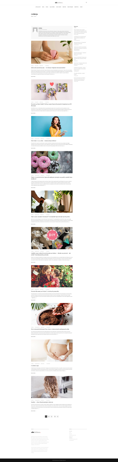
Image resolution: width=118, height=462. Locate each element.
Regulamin (71, 436)
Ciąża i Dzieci (52, 6)
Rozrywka (76, 6)
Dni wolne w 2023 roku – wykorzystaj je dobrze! (43, 140)
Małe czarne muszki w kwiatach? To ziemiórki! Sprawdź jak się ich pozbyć (50, 216)
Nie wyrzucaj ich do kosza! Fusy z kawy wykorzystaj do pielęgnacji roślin (50, 329)
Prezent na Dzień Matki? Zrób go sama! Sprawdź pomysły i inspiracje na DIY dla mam (80, 58)
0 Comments (47, 65)
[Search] (86, 2)
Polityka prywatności (72, 435)
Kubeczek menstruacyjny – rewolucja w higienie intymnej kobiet (48, 67)
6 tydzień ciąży (35, 365)
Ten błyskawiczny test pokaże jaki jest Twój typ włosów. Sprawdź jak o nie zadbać (80, 38)
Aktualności (38, 6)
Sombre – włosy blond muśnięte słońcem (42, 402)
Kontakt (70, 433)
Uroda (47, 6)
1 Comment (47, 251)
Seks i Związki (70, 6)
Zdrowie (64, 6)
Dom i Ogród (58, 6)
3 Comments (48, 138)
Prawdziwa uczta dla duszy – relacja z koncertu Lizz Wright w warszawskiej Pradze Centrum (80, 68)
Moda (43, 6)
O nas (70, 432)
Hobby (81, 6)
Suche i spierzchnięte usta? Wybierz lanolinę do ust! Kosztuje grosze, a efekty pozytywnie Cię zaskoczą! (79, 79)
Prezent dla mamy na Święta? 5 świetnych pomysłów (45, 291)
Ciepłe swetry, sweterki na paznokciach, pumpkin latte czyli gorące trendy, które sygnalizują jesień (80, 48)
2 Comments (47, 289)
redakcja (40, 28)
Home (32, 16)
